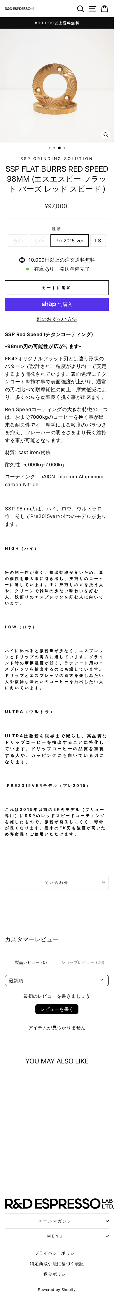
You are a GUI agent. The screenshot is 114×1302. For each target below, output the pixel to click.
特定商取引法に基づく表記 (57, 1263)
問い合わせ (57, 882)
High (18, 241)
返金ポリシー (56, 1274)
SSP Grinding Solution (56, 158)
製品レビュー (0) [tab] (31, 962)
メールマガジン (55, 1220)
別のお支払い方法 (56, 319)
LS (98, 241)
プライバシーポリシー (56, 1253)
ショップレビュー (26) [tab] (83, 962)
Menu (55, 1236)
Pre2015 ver (69, 241)
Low (39, 241)
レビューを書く (57, 1009)
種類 (57, 228)
